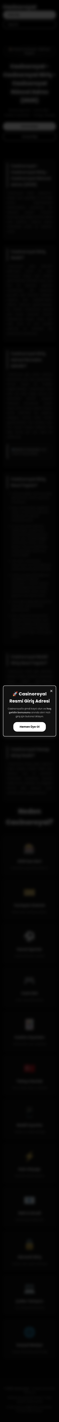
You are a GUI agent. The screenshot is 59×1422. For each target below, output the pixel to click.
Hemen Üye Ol (29, 727)
